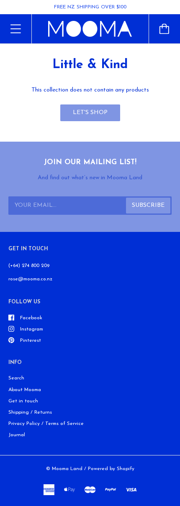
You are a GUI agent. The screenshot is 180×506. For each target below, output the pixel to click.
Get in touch (23, 401)
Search (16, 378)
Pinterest (30, 340)
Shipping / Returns (30, 412)
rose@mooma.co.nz (30, 279)
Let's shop (90, 112)
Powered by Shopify (111, 468)
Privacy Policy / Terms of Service (46, 423)
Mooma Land (67, 468)
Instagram (31, 329)
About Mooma (24, 389)
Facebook (31, 317)
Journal (16, 434)
